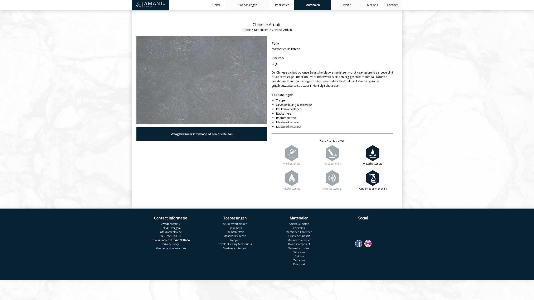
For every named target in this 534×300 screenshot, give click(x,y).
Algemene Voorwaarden (170, 248)
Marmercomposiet (299, 240)
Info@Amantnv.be (171, 232)
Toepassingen (247, 5)
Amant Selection (299, 224)
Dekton (299, 256)
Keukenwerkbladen (235, 224)
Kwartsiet (299, 264)
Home (216, 5)
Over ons (372, 5)
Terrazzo (299, 260)
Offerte (346, 5)
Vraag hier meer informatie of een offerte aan (202, 134)
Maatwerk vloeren (235, 236)
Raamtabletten (235, 232)
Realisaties (282, 5)
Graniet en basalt (299, 236)
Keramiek (299, 228)
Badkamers (235, 228)
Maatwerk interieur (235, 248)
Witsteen (299, 252)
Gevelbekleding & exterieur (235, 244)
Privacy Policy (170, 244)
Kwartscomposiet (299, 244)
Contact (392, 5)
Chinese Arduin (282, 30)
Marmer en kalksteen (299, 232)
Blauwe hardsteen (299, 248)
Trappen (235, 240)
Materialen (312, 5)
